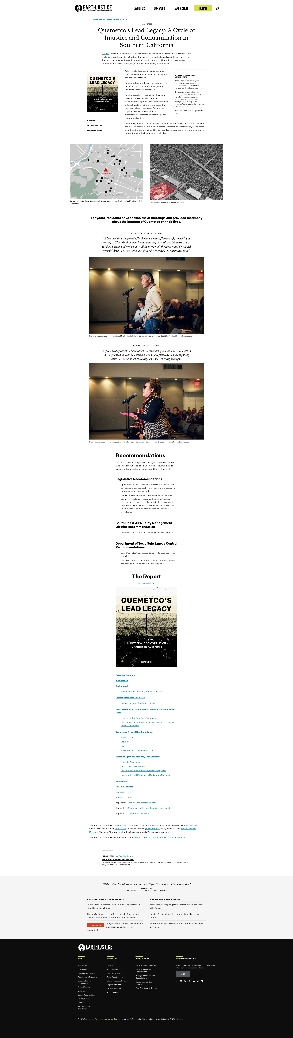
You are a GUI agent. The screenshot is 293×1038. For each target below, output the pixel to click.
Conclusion (121, 792)
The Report (91, 120)
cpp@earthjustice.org (124, 856)
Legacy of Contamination (133, 766)
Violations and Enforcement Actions (138, 750)
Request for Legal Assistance (85, 1007)
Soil (122, 746)
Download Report (146, 583)
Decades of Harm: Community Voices (138, 703)
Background (122, 686)
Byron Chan (192, 825)
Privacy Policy (83, 999)
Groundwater (127, 741)
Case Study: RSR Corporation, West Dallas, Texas (143, 770)
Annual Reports (84, 987)
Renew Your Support (115, 977)
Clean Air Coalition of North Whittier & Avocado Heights (159, 837)
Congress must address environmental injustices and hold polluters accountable (115, 926)
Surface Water (127, 737)
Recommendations (94, 125)
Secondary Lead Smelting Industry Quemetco (142, 691)
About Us (139, 8)
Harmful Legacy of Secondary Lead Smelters (138, 756)
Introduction (122, 680)
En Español (82, 969)
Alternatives (122, 781)
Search (217, 8)
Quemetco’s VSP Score (138, 813)
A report (105, 53)
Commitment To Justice (87, 977)
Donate (203, 8)
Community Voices (94, 131)
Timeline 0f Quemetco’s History (142, 802)
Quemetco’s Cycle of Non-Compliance (134, 732)
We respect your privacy (104, 1019)
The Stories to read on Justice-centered (105, 899)
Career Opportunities (86, 995)
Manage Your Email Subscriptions (143, 970)
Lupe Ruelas (120, 828)
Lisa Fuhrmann (121, 825)
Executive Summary (125, 675)
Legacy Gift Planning (115, 985)
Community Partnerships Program (110, 19)
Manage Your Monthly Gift (146, 965)
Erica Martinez (153, 828)
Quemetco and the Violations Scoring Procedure (150, 808)
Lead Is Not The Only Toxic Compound (138, 718)
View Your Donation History (146, 988)
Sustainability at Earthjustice (84, 982)
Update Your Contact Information (144, 983)
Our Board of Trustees (86, 973)
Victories (81, 991)
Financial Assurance (130, 762)
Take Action (181, 8)
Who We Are (82, 965)
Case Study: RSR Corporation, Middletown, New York (145, 775)
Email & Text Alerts (114, 973)
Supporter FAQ (112, 992)
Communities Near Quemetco (130, 697)
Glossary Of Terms (124, 797)
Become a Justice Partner (117, 981)
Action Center (112, 969)
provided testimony (187, 218)
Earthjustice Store (114, 988)
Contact (81, 1002)
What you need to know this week (165, 899)
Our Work (159, 8)
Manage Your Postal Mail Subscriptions (145, 976)
